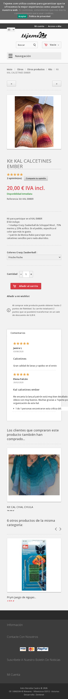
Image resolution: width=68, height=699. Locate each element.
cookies (31, 3)
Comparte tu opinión (36, 178)
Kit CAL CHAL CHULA (20, 507)
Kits (50, 69)
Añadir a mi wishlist (18, 296)
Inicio (9, 69)
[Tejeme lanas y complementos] (34, 35)
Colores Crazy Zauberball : (22, 252)
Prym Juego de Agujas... (21, 597)
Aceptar (22, 16)
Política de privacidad (39, 16)
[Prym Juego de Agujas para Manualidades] (34, 590)
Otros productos (36, 69)
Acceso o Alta (54, 26)
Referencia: (13, 198)
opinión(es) (14, 178)
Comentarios (18, 332)
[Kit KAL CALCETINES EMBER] (34, 145)
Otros (20, 69)
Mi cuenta (39, 26)
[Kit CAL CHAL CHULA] (34, 500)
